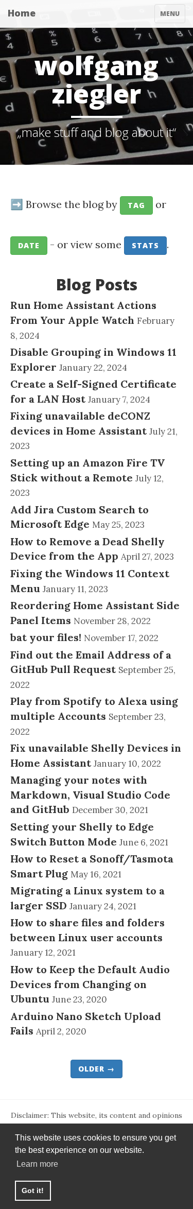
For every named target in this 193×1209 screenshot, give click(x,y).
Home (22, 13)
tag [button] (136, 205)
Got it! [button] (33, 1190)
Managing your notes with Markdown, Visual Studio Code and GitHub (90, 794)
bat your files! (45, 637)
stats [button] (145, 245)
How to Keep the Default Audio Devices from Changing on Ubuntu (90, 984)
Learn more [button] (37, 1164)
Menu (172, 16)
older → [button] (96, 1069)
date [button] (29, 245)
